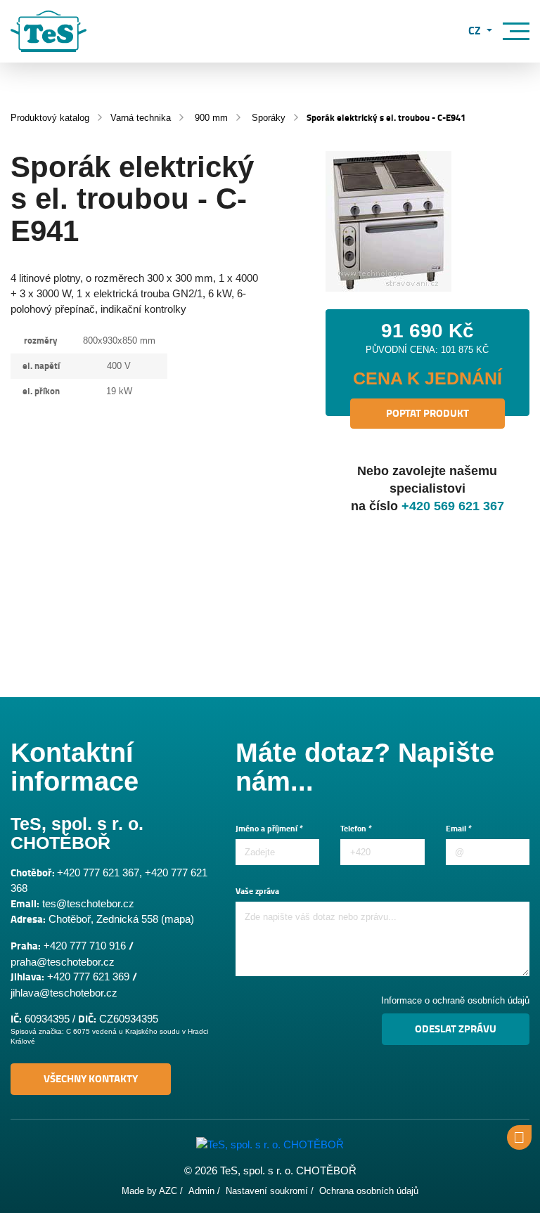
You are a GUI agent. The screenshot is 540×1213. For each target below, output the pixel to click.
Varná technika (140, 117)
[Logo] (48, 31)
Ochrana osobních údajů (368, 1191)
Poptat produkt (427, 413)
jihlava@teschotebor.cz (64, 993)
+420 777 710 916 (85, 946)
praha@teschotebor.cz (63, 962)
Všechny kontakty (91, 1079)
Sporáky (268, 117)
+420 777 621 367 (98, 872)
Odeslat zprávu (455, 1029)
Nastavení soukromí (267, 1191)
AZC (168, 1191)
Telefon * (356, 828)
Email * (459, 828)
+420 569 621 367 (452, 505)
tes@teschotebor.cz (88, 903)
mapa (178, 919)
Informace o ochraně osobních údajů (455, 1000)
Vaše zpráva (257, 891)
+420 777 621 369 (88, 976)
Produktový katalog (50, 117)
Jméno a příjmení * (269, 828)
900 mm (211, 117)
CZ (476, 31)
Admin (201, 1191)
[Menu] (516, 31)
